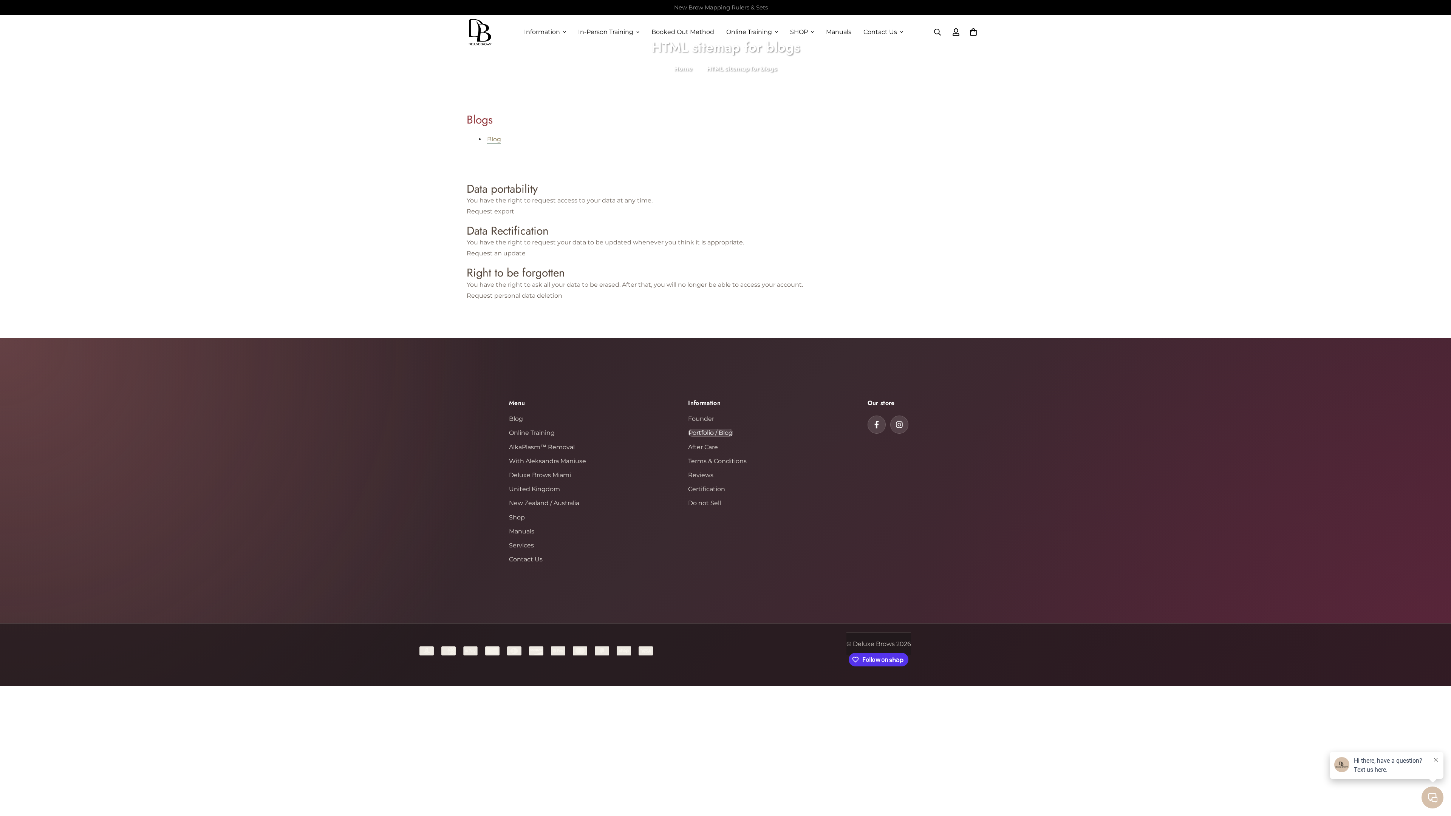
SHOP (799, 32)
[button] (973, 32)
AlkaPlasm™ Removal (542, 447)
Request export (490, 211)
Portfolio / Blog (710, 432)
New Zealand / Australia (544, 503)
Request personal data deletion (514, 295)
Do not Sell (704, 503)
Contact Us (880, 32)
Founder (701, 418)
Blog (494, 139)
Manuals (838, 32)
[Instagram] (899, 425)
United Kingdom (534, 489)
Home (683, 68)
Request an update (496, 253)
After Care (703, 447)
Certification (706, 489)
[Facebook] (877, 425)
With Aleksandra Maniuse (547, 461)
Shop (517, 517)
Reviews (700, 475)
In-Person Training (605, 32)
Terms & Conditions (717, 461)
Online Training (749, 32)
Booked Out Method (682, 32)
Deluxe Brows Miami (540, 475)
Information (542, 32)
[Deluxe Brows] (480, 32)
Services (521, 545)
